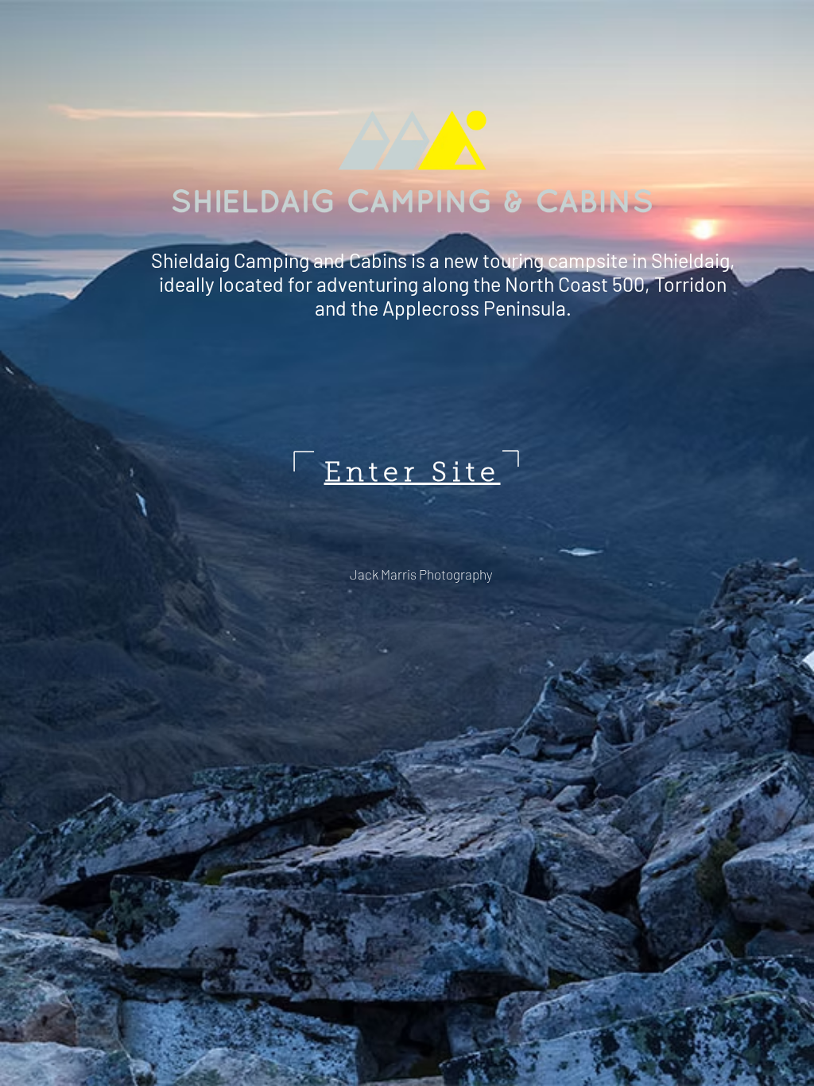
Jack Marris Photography (421, 574)
